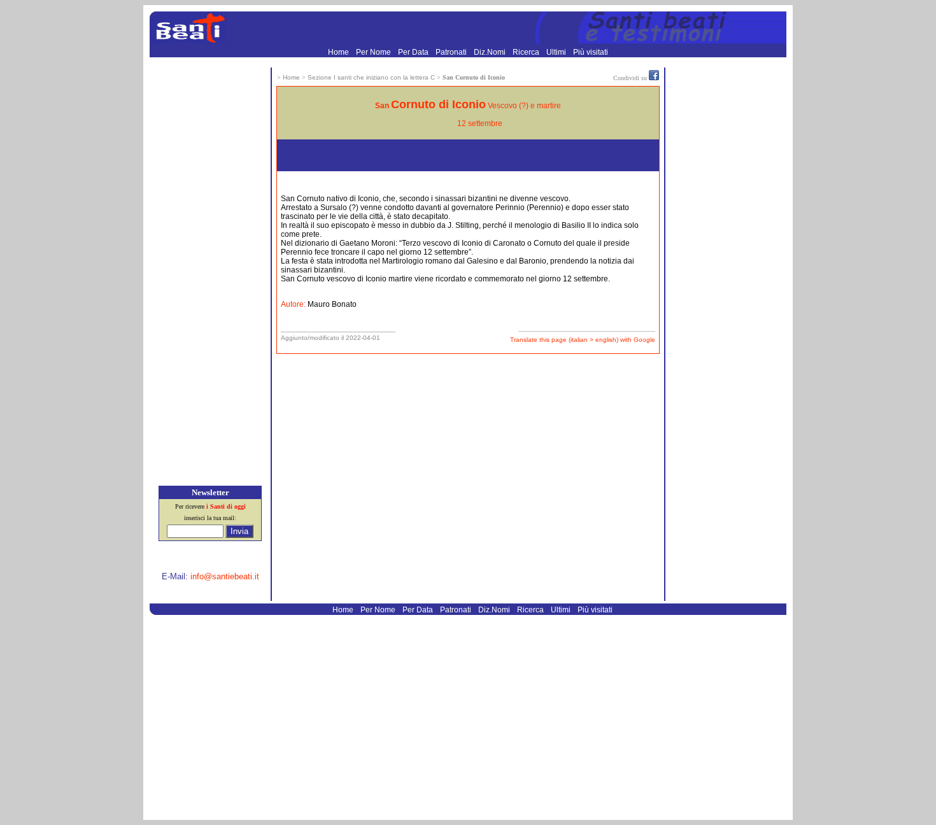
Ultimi (557, 52)
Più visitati (590, 52)
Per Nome (374, 52)
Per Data (414, 52)
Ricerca (527, 52)
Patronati (452, 52)
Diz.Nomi (490, 52)
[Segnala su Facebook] (654, 77)
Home (339, 52)
